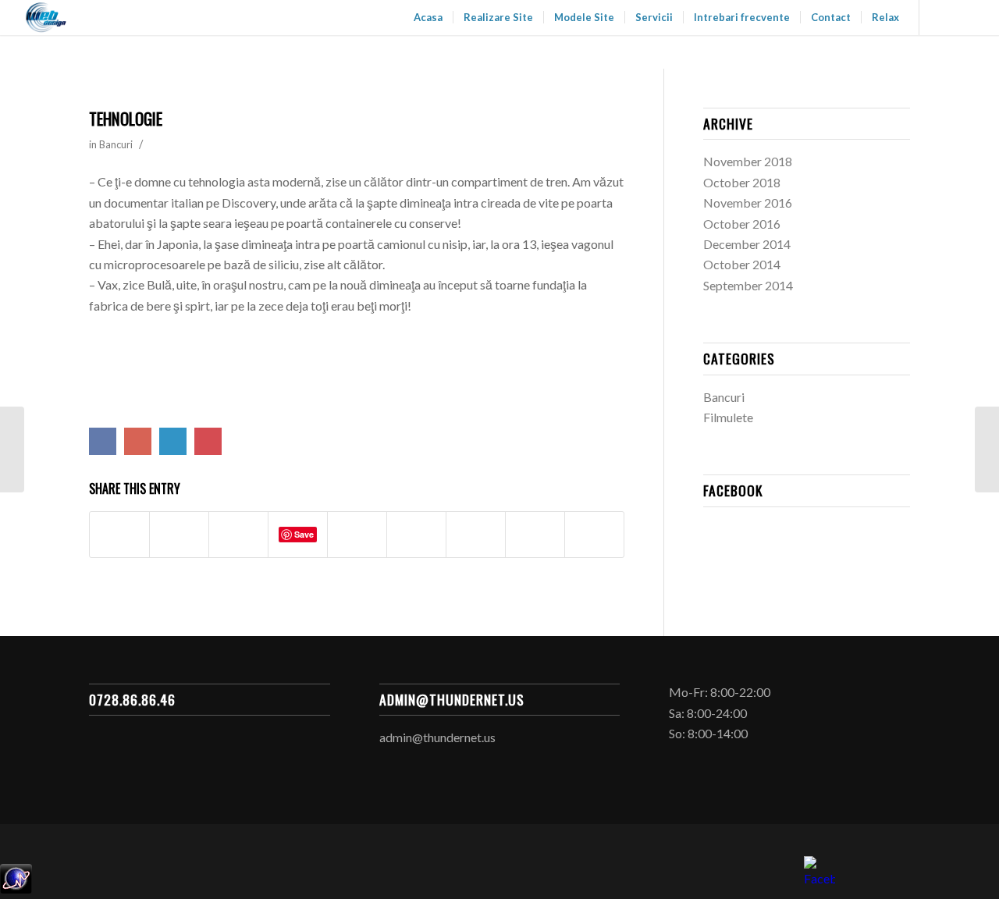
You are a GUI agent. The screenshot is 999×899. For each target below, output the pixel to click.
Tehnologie (125, 118)
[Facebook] (943, 17)
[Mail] (967, 17)
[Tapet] (12, 449)
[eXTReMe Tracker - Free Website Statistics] (16, 888)
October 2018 (741, 182)
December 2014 (747, 243)
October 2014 (741, 264)
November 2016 (747, 202)
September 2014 (748, 285)
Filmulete (728, 417)
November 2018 (747, 161)
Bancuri (116, 144)
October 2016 (741, 223)
